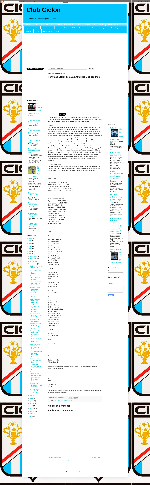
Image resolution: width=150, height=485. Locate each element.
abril (31, 406)
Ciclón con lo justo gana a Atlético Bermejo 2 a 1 (35, 272)
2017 (30, 246)
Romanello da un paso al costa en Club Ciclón (35, 315)
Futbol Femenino (47, 28)
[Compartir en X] (73, 398)
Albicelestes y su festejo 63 (35, 295)
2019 (30, 241)
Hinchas (58, 28)
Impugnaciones (84, 28)
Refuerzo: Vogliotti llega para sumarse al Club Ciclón (35, 326)
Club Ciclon (44, 9)
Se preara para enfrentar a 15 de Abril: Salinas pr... (35, 367)
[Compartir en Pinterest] (77, 398)
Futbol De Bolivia (115, 152)
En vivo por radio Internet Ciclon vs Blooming (33, 204)
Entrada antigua (97, 457)
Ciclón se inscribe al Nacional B (36, 266)
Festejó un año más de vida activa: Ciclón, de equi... (36, 283)
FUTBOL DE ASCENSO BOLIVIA (116, 172)
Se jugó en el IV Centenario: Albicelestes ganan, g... (34, 333)
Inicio (76, 457)
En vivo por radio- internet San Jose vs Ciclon (34, 130)
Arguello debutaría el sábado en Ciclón (35, 379)
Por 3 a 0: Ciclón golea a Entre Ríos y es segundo (35, 290)
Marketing (114, 28)
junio (31, 401)
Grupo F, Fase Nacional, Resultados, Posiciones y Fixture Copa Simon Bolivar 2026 (116, 199)
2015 (30, 251)
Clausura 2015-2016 (83, 24)
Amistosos (28, 24)
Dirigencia (28, 28)
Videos (58, 31)
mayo (32, 403)
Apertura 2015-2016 (41, 24)
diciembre (33, 256)
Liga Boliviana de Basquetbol (115, 219)
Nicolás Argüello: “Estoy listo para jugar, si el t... (35, 360)
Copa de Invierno (98, 24)
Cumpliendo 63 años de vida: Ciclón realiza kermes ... (34, 309)
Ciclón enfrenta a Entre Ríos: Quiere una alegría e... (35, 301)
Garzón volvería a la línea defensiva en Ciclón (36, 277)
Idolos (74, 28)
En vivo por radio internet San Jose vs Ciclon (34, 120)
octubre (32, 261)
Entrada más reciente (54, 457)
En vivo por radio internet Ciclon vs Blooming (33, 224)
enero (32, 413)
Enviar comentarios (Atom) (64, 461)
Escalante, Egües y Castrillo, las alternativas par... (36, 373)
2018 (30, 243)
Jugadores (104, 28)
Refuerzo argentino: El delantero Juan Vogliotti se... (36, 385)
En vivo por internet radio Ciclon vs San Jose (34, 150)
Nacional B (28, 31)
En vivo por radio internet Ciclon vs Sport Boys (33, 214)
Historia (66, 28)
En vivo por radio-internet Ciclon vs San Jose (34, 140)
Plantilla (37, 31)
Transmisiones (47, 31)
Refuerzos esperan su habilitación (35, 320)
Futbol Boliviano (115, 128)
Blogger (81, 472)
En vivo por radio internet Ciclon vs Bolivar (33, 194)
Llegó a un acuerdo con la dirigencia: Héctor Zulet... (35, 340)
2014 (30, 254)
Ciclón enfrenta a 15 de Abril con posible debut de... (36, 354)
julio (31, 398)
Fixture (36, 28)
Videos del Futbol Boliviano (116, 250)
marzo (32, 408)
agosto (32, 395)
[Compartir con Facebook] (75, 398)
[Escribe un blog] (71, 398)
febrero (32, 411)
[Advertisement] (75, 50)
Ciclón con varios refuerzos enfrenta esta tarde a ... (35, 346)
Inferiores (95, 28)
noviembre (33, 258)
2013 (30, 417)
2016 (30, 248)
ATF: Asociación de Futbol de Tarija (62, 24)
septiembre (33, 264)
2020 (30, 238)
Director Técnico (112, 24)
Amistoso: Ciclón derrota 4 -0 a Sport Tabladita (35, 391)
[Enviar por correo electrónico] (69, 398)
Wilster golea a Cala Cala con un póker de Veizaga (116, 176)
